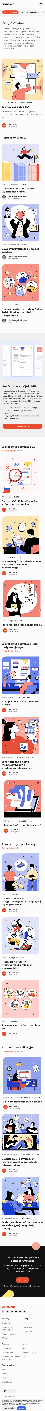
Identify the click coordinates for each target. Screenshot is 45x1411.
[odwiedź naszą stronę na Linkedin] (3, 1311)
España (4, 1378)
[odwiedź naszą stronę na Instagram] (11, 1311)
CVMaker (5, 1338)
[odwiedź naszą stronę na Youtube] (16, 1311)
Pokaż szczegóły (9, 1408)
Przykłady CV (27, 1327)
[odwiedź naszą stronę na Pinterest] (20, 1311)
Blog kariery (27, 1331)
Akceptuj (21, 1408)
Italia (3, 1369)
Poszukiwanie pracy (9, 1334)
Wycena (25, 1357)
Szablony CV (27, 1323)
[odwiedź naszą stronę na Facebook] (7, 1311)
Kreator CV (6, 1323)
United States (7, 1382)
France (4, 1374)
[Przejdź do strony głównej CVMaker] (8, 4)
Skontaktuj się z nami (30, 1352)
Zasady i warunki (8, 1352)
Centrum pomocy (8, 1348)
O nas (24, 1348)
